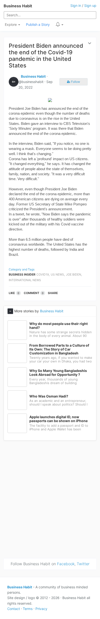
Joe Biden (73, 274)
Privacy (41, 609)
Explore (11, 24)
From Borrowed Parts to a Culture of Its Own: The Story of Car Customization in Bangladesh (59, 349)
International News (25, 280)
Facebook (66, 563)
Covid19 (42, 274)
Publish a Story (38, 24)
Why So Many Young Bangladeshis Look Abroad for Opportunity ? (58, 373)
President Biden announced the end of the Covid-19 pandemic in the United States (46, 55)
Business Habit (18, 5)
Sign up (90, 5)
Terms (28, 609)
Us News (57, 274)
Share (53, 293)
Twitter (83, 563)
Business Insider (22, 274)
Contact (13, 609)
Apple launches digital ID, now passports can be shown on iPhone (58, 419)
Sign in (75, 5)
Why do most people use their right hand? (58, 326)
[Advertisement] (50, 498)
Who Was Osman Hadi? (48, 396)
